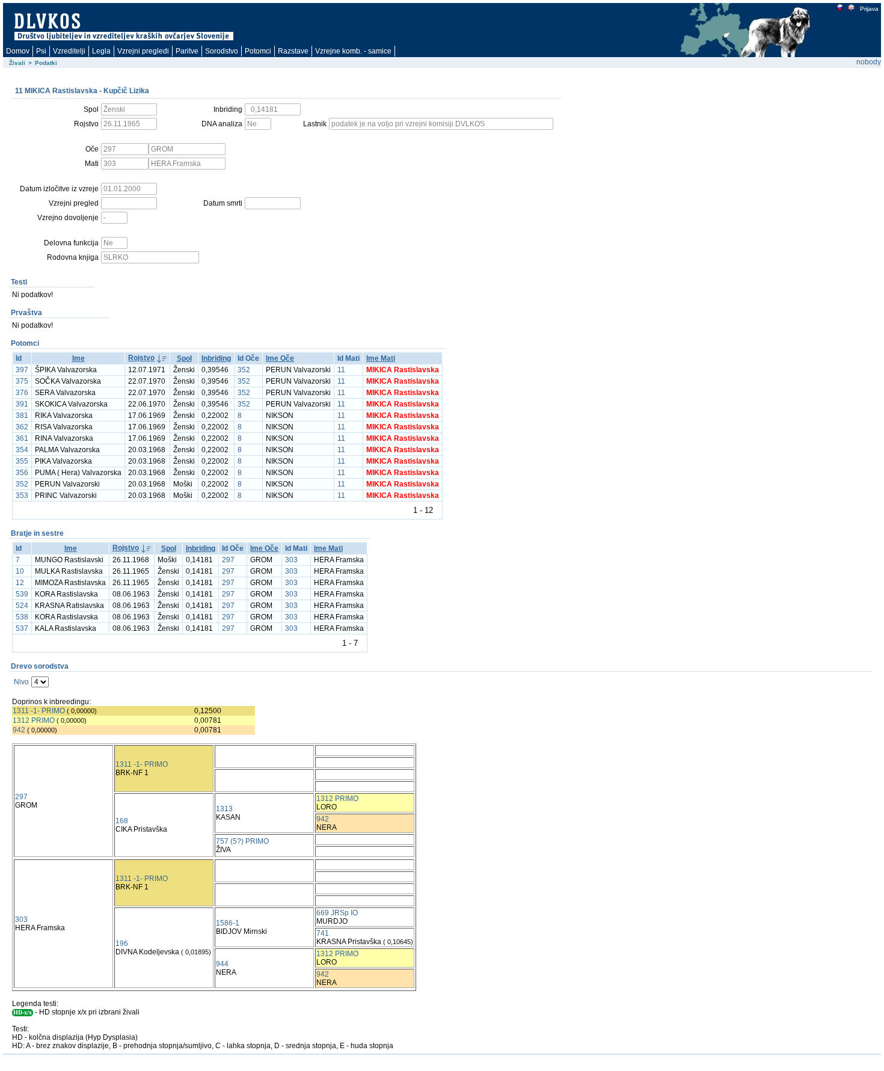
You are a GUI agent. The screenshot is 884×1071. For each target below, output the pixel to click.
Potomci (258, 51)
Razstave (293, 51)
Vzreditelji (69, 51)
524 (22, 605)
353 (22, 495)
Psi (41, 51)
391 (22, 404)
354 (22, 450)
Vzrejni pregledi (143, 51)
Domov (17, 51)
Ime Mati (380, 358)
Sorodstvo (221, 51)
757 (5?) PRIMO (242, 841)
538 (22, 617)
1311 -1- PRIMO (39, 711)
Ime (78, 358)
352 (244, 370)
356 (22, 472)
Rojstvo (141, 358)
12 (20, 582)
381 (22, 415)
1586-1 (227, 923)
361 (22, 438)
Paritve (187, 51)
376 (22, 392)
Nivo (21, 682)
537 (22, 628)
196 (121, 943)
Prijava (869, 8)
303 (291, 560)
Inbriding (216, 358)
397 (22, 370)
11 (341, 370)
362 (22, 427)
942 (19, 730)
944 (222, 964)
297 (228, 560)
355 (22, 461)
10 (20, 571)
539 (22, 594)
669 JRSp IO (337, 913)
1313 (224, 809)
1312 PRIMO (34, 720)
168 (121, 821)
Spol (184, 358)
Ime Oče (280, 358)
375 (22, 381)
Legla (101, 51)
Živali (17, 63)
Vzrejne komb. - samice (353, 51)
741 (322, 933)
